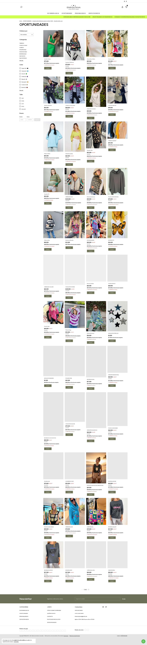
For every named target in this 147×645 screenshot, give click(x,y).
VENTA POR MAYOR (94, 13)
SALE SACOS (22, 56)
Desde (20, 116)
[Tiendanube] (122, 636)
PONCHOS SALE (23, 51)
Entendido (16, 641)
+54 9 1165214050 (79, 613)
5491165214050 (79, 610)
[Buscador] (21, 7)
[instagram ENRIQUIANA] (124, 1)
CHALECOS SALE (23, 45)
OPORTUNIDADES (67, 13)
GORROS (21, 47)
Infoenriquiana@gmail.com (81, 616)
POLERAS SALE (22, 49)
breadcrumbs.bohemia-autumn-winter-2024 (43, 21)
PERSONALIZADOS (80, 13)
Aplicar (37, 119)
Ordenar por (23, 31)
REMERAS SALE (22, 54)
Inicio (20, 21)
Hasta (28, 116)
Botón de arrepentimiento (75, 635)
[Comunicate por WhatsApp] (143, 641)
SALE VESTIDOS (23, 58)
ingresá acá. (66, 635)
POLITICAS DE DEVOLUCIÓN (53, 619)
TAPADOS (21, 43)
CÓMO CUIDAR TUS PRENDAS (54, 610)
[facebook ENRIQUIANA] (126, 1)
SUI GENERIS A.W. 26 (53, 13)
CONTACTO (50, 616)
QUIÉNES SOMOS (51, 613)
